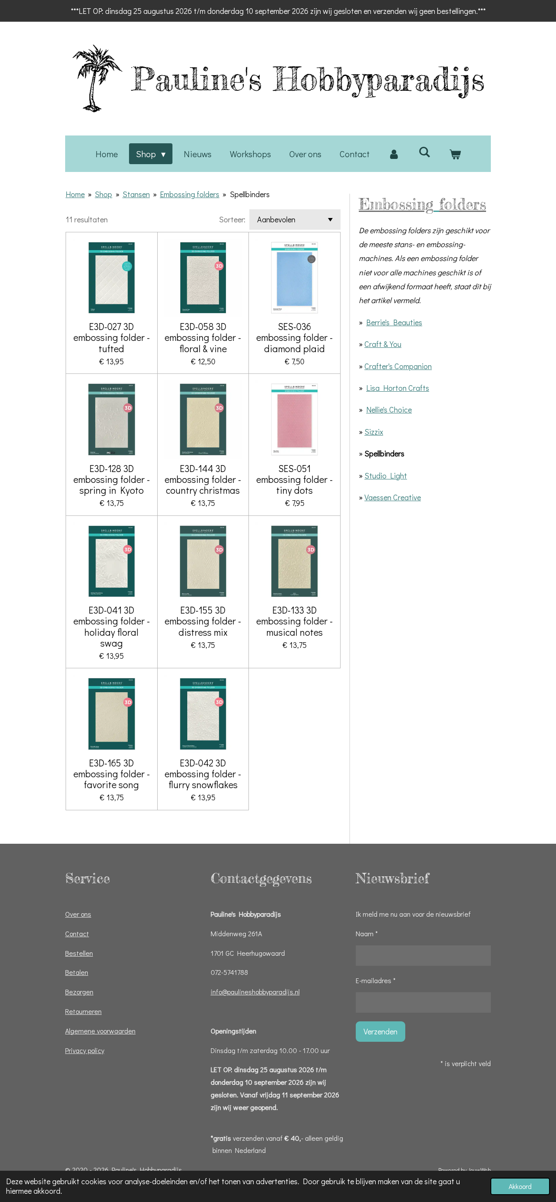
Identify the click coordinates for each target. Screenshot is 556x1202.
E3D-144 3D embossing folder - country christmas (203, 479)
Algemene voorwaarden (100, 1030)
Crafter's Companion (398, 366)
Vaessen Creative (392, 497)
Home (75, 194)
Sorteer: (232, 219)
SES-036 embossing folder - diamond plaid (294, 337)
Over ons (78, 913)
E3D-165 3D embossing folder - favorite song (111, 773)
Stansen (136, 194)
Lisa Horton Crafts (397, 388)
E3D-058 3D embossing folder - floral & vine (203, 337)
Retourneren (83, 1011)
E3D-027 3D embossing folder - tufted (111, 337)
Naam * (367, 933)
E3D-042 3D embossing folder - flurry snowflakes (203, 773)
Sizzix (373, 431)
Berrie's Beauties (394, 322)
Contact (77, 933)
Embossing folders (189, 194)
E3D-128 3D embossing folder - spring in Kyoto (111, 479)
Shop (103, 194)
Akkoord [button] (520, 1186)
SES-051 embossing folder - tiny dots (294, 479)
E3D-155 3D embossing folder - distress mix (203, 620)
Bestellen (79, 953)
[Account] (394, 153)
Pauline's (308, 78)
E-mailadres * (376, 980)
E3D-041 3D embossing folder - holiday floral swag (111, 626)
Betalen (76, 972)
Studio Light (385, 475)
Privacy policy (84, 1050)
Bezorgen (79, 991)
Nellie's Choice (389, 409)
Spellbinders (250, 194)
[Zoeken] (424, 151)
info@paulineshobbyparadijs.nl (255, 991)
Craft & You (382, 344)
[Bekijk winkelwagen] (455, 153)
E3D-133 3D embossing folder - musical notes (294, 620)
